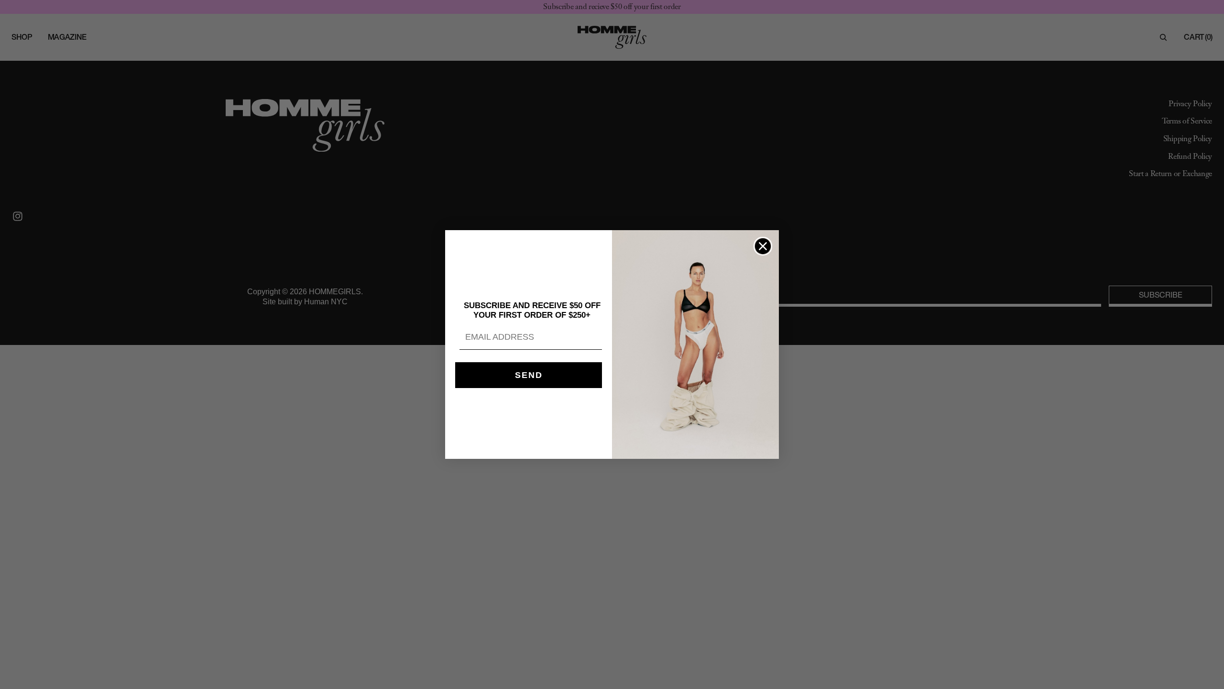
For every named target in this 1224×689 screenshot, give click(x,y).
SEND (529, 375)
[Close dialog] (762, 246)
